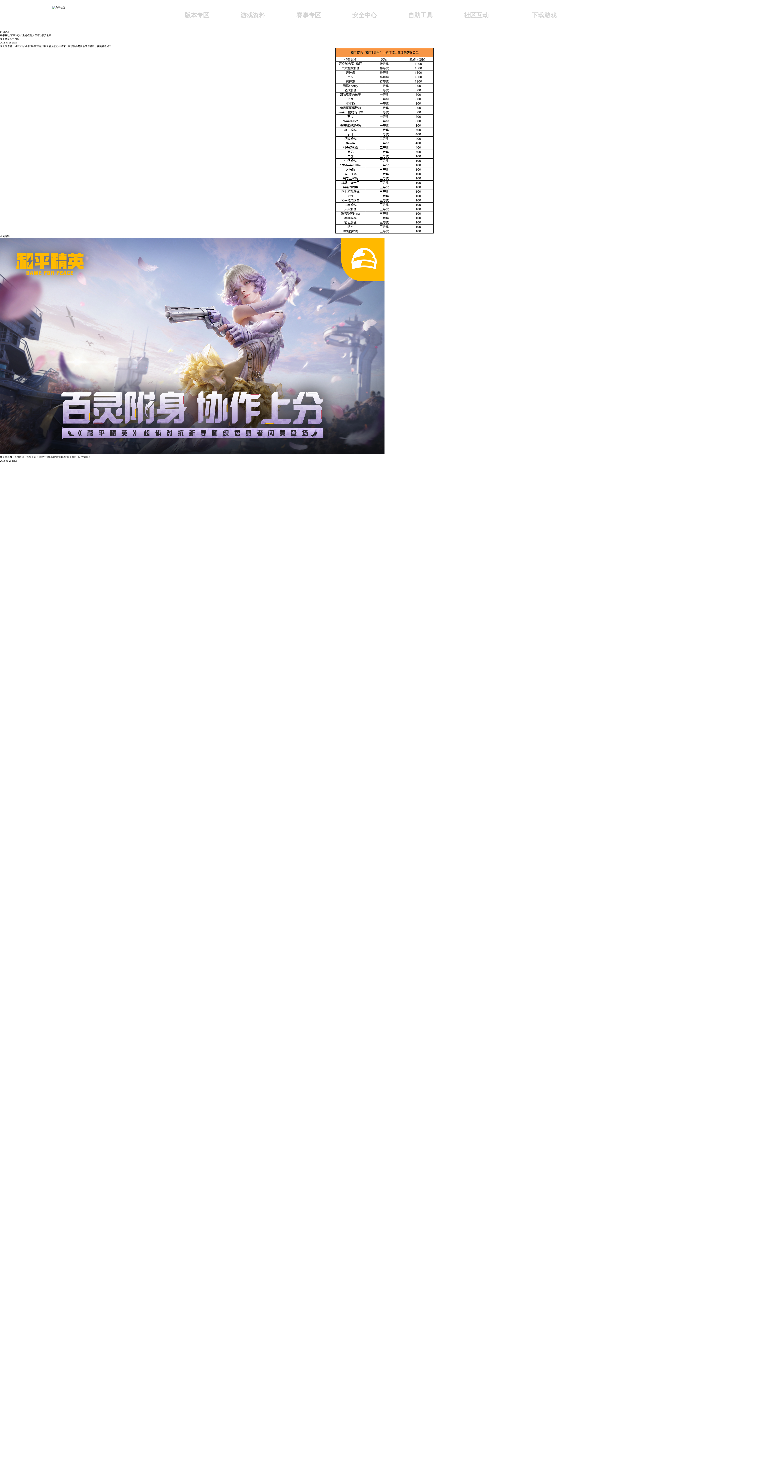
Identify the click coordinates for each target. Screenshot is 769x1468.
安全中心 (364, 15)
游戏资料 (253, 15)
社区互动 (476, 15)
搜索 (598, 16)
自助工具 (420, 15)
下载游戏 (544, 15)
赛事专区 (308, 15)
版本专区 (197, 15)
